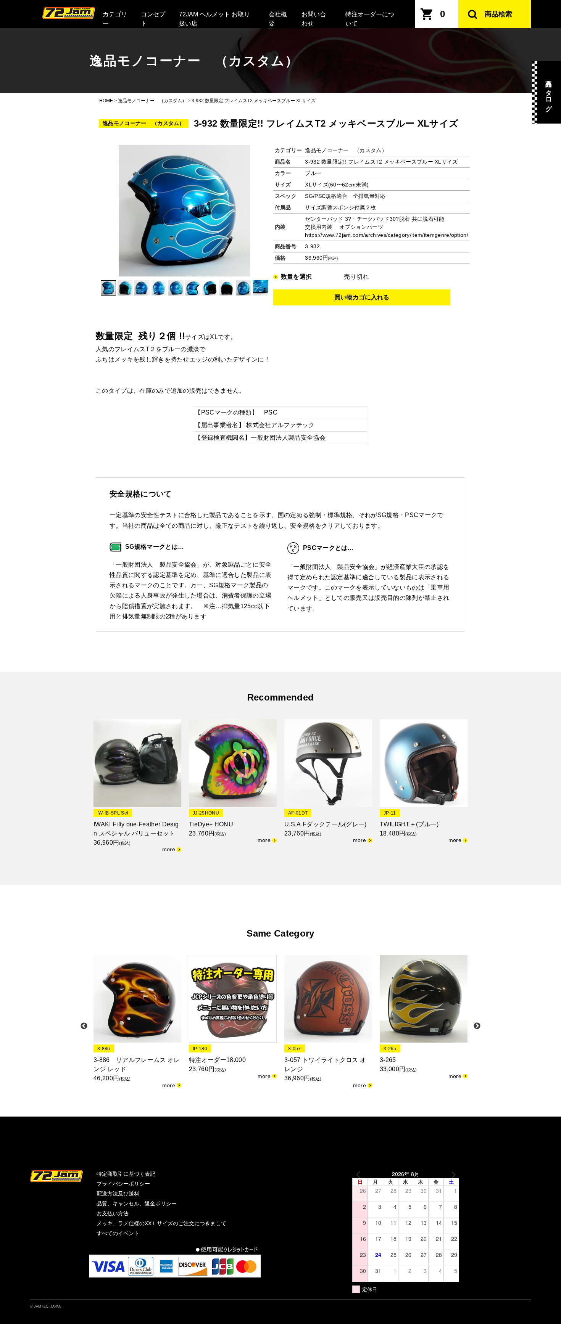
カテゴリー (115, 19)
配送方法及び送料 (118, 1194)
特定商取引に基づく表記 (126, 1174)
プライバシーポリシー (123, 1184)
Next (477, 1026)
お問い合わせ (313, 19)
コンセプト (153, 19)
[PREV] (359, 1174)
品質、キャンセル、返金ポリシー (137, 1203)
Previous (84, 1026)
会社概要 (278, 19)
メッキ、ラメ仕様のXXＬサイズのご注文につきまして (161, 1223)
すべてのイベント (118, 1233)
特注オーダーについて (369, 19)
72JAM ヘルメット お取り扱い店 (214, 19)
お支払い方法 (113, 1213)
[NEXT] (452, 1174)
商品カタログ (548, 92)
